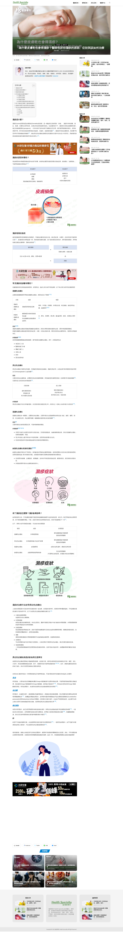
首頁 (14, 55)
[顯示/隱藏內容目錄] (33, 85)
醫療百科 (75, 3)
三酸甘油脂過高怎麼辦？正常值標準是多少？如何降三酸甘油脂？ (100, 151)
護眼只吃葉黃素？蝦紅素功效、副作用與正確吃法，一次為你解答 (100, 95)
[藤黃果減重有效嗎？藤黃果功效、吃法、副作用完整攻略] (84, 105)
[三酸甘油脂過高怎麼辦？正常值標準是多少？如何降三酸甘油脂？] (84, 150)
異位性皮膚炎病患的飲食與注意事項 (25, 107)
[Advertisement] (45, 817)
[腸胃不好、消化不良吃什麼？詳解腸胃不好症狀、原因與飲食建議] (28, 879)
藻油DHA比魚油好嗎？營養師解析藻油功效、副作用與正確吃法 (100, 74)
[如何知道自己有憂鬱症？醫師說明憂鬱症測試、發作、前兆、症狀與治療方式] (84, 119)
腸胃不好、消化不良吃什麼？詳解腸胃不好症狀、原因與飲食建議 (28, 882)
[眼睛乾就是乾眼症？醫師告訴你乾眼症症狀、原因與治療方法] (84, 140)
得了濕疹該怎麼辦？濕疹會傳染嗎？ (25, 103)
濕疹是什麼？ (19, 88)
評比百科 (93, 3)
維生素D (20, 113)
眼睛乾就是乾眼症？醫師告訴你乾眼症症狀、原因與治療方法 (100, 140)
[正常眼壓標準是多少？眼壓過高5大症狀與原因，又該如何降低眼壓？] (84, 161)
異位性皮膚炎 (21, 97)
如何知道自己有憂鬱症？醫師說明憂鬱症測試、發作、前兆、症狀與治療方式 (100, 120)
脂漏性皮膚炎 (21, 99)
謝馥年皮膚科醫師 (39, 76)
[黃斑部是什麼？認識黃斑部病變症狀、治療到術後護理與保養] (84, 130)
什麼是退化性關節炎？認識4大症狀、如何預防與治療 (61, 866)
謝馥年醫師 (56, 50)
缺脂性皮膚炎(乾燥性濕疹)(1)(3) (26, 101)
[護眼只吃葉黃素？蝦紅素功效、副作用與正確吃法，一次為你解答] (84, 94)
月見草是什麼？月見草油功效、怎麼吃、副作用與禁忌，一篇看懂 (100, 64)
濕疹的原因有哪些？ (21, 90)
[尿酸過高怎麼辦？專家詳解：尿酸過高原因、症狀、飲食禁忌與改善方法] (61, 879)
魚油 (19, 109)
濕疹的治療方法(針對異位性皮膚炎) (25, 105)
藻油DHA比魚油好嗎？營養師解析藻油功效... (34, 909)
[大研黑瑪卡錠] (45, 783)
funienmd (55, 76)
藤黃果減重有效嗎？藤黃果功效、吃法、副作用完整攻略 (100, 105)
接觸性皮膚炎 (21, 96)
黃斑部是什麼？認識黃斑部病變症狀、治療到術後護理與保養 (100, 130)
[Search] (109, 3)
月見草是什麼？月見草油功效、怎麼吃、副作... (34, 902)
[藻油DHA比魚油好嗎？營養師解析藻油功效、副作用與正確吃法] (84, 74)
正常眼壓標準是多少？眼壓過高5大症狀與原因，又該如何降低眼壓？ (100, 162)
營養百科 (84, 3)
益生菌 (20, 111)
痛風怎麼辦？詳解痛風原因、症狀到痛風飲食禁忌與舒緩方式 (28, 866)
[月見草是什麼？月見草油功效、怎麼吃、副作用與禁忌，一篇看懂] (84, 63)
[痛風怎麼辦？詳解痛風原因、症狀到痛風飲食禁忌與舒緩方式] (28, 863)
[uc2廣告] (45, 270)
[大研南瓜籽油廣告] (45, 144)
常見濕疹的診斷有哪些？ (22, 94)
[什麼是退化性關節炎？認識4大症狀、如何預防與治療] (61, 863)
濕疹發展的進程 (20, 92)
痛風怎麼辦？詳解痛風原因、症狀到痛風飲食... (33, 916)
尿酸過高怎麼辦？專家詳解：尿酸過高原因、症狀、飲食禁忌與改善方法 (60, 882)
